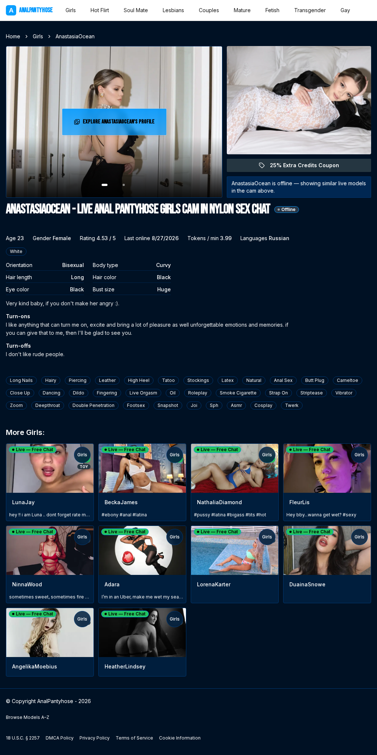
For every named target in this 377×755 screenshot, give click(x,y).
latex (228, 380)
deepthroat (47, 405)
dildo (78, 393)
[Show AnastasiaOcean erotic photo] (104, 185)
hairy (50, 380)
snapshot (168, 405)
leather (107, 380)
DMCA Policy (60, 738)
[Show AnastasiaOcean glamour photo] (124, 185)
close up (20, 393)
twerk (292, 405)
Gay (345, 10)
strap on (278, 393)
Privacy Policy (95, 738)
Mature (242, 10)
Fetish (272, 10)
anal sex (283, 380)
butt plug (314, 380)
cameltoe (347, 380)
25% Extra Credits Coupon (309, 167)
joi (194, 405)
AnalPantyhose (30, 10)
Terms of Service (134, 738)
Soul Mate (136, 10)
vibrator (343, 393)
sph (214, 405)
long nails (21, 380)
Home (13, 36)
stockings (198, 380)
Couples (209, 10)
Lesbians (173, 10)
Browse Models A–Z (27, 717)
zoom (16, 405)
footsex (136, 405)
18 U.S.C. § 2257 (23, 738)
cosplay (263, 405)
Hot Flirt (100, 10)
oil (173, 393)
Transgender (310, 10)
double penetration (93, 405)
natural (253, 380)
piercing (78, 380)
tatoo (168, 380)
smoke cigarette (238, 393)
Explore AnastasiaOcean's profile (119, 124)
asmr (236, 405)
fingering (107, 393)
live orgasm (143, 393)
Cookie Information (180, 738)
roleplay (197, 393)
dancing (51, 393)
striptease (311, 393)
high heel (138, 380)
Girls (71, 10)
